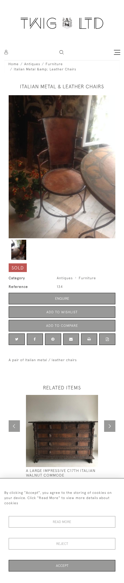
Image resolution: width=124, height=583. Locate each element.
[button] (62, 52)
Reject (62, 544)
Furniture (54, 64)
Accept (62, 566)
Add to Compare (62, 326)
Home (13, 64)
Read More (62, 522)
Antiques (32, 64)
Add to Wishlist (62, 312)
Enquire (62, 299)
